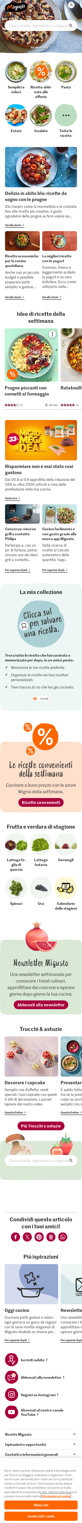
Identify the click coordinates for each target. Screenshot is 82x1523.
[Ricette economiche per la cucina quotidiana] (22, 265)
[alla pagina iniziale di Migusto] (16, 5)
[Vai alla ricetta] (31, 369)
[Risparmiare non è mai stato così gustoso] (41, 460)
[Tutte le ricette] (66, 121)
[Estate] (16, 121)
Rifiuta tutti (41, 1505)
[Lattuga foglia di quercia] (16, 852)
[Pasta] (66, 79)
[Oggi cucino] (31, 1303)
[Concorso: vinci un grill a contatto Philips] (22, 538)
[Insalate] (41, 121)
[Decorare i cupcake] (31, 1075)
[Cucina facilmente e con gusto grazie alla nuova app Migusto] (59, 538)
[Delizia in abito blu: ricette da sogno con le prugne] (41, 187)
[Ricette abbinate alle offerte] (41, 79)
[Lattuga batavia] (41, 852)
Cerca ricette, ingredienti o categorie (41, 25)
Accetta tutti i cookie (41, 1516)
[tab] (41, 1434)
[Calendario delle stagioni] (66, 893)
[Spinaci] (16, 893)
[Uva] (41, 893)
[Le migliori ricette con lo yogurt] (59, 265)
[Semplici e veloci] (16, 79)
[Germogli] (66, 852)
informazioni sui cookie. (55, 1496)
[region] (41, 1490)
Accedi (44, 698)
